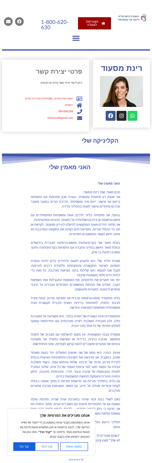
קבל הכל (24, 446)
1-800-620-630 (54, 24)
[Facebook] (19, 21)
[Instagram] (121, 116)
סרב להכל (46, 446)
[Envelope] (8, 21)
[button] (76, 38)
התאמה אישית (74, 446)
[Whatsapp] (132, 116)
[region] (51, 432)
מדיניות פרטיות (76, 459)
